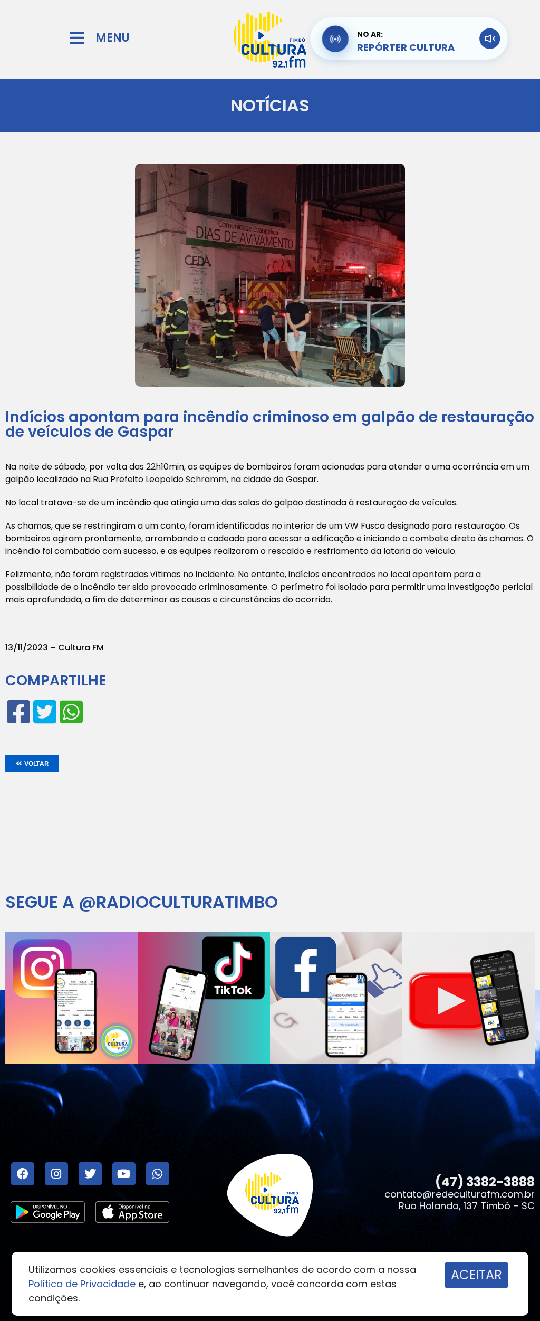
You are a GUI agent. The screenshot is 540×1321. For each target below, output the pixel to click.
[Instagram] (56, 1173)
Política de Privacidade (82, 1283)
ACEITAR (476, 1275)
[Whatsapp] (157, 1173)
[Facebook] (22, 1173)
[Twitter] (90, 1173)
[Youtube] (124, 1173)
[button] (32, 763)
